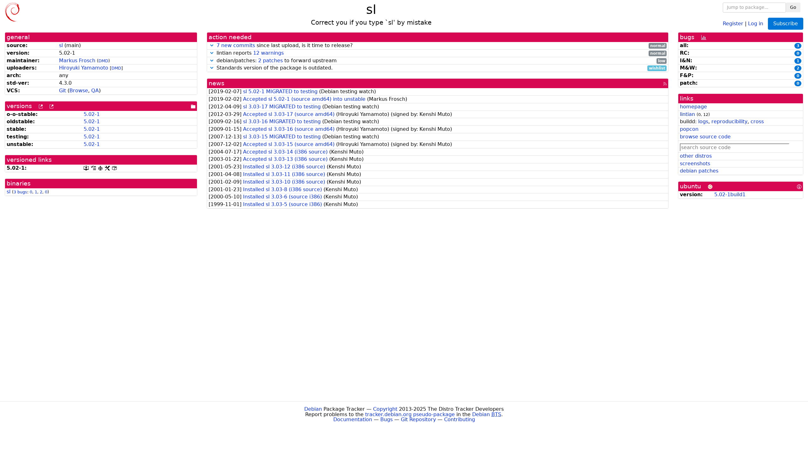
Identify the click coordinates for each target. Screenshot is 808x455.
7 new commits (236, 45)
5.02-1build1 (730, 194)
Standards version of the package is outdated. (440, 68)
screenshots (695, 164)
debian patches (699, 171)
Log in (755, 23)
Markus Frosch (77, 61)
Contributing (459, 419)
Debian (313, 409)
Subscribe (785, 24)
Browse (78, 91)
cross (757, 121)
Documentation (352, 419)
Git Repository (418, 419)
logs (703, 121)
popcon (689, 129)
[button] (211, 45)
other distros (696, 156)
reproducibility (729, 121)
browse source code (705, 137)
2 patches (270, 61)
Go (793, 7)
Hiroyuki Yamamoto (83, 68)
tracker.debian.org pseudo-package (410, 414)
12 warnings (268, 53)
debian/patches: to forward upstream (440, 61)
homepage (693, 107)
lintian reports (440, 53)
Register (733, 23)
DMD (103, 60)
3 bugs (20, 192)
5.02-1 (92, 114)
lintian (687, 114)
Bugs (386, 419)
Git (62, 91)
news (216, 83)
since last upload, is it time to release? (441, 45)
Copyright (385, 409)
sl (61, 45)
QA (95, 91)
